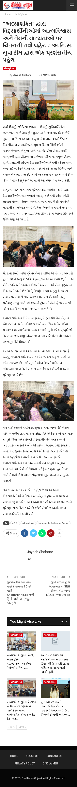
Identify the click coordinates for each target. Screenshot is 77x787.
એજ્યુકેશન (9, 68)
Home (14, 756)
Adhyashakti (28, 523)
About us (32, 756)
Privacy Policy (24, 763)
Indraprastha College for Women (53, 523)
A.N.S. (15, 523)
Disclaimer (50, 763)
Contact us (54, 756)
